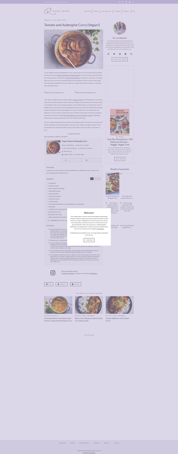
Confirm (89, 240)
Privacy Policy (100, 229)
